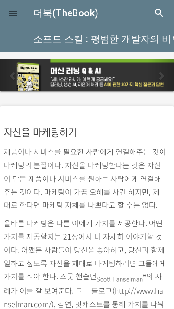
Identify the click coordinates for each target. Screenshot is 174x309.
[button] (13, 13)
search (159, 13)
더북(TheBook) (65, 13)
